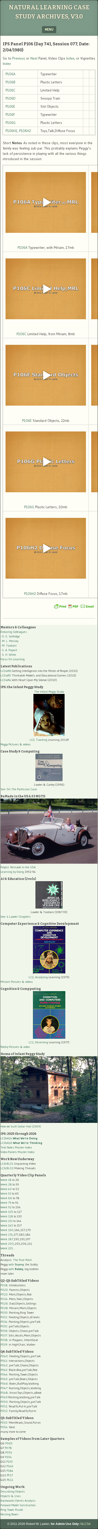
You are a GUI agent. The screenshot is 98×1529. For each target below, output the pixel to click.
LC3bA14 (19, 1138)
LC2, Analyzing (38, 977)
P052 (4, 1411)
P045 (4, 1379)
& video (25, 1047)
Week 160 (7, 1230)
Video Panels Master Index (17, 1152)
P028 (4, 1308)
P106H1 (11, 130)
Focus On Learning (13, 659)
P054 (4, 1427)
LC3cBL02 (7, 1168)
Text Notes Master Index (16, 1147)
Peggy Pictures (10, 744)
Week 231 (7, 1248)
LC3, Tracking (38, 740)
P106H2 (25, 130)
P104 (8, 1457)
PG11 (10, 1480)
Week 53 (6, 1193)
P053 (4, 1422)
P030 (4, 1312)
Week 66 (6, 1198)
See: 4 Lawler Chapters (16, 916)
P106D (11, 98)
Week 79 (6, 1202)
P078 (8, 1448)
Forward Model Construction (18, 1505)
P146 (10, 1466)
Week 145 (7, 1225)
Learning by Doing (12, 872)
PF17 (10, 1475)
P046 (4, 1383)
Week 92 (6, 1207)
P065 (9, 1443)
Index (70, 58)
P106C (10, 90)
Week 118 (7, 1216)
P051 (4, 1406)
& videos (25, 744)
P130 (9, 1461)
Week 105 (7, 1212)
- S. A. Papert (9, 650)
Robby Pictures (10, 1047)
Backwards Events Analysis (18, 1500)
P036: (4, 1331)
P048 (4, 1392)
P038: (4, 1340)
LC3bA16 (21, 1143)
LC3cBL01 (7, 1163)
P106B (10, 82)
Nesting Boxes (10, 1514)
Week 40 (6, 1189)
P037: (4, 1335)
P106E (10, 106)
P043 (4, 1370)
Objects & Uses (11, 1496)
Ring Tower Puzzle (12, 1510)
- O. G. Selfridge (10, 636)
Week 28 (6, 1184)
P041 (4, 1361)
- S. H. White (8, 654)
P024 (4, 1299)
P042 (4, 1365)
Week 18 (6, 1180)
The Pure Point (22, 1260)
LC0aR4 (6, 680)
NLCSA (85, 1524)
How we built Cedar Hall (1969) (21, 1126)
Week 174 (7, 1234)
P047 (4, 1388)
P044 (4, 1374)
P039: (4, 1344)
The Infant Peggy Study (49, 691)
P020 (4, 1290)
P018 (4, 1285)
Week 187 (7, 1239)
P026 (4, 1303)
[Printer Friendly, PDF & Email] (74, 606)
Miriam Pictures (11, 982)
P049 (4, 1397)
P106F (10, 114)
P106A (10, 74)
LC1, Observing (38, 1042)
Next (33, 58)
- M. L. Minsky (9, 641)
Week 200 (7, 1243)
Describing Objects (13, 1491)
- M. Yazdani (9, 645)
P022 (4, 1294)
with (16, 1264)
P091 (8, 1452)
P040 (4, 1356)
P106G (11, 122)
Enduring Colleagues (14, 632)
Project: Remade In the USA (18, 867)
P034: (4, 1322)
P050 (4, 1402)
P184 (10, 1471)
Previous (18, 58)
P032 (4, 1317)
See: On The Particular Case (19, 789)
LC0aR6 (6, 671)
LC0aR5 (6, 675)
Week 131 (7, 1221)
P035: (5, 1326)
